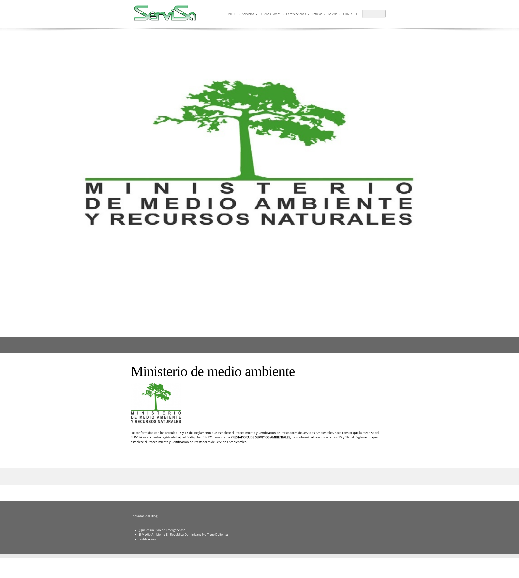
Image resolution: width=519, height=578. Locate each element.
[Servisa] (164, 14)
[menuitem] (232, 14)
